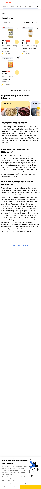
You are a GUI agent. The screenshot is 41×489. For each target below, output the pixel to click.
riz (37, 226)
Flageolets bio (6, 48)
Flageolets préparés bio (29, 48)
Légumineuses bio (9, 14)
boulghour (9, 229)
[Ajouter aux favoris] (18, 28)
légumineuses (9, 138)
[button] (38, 108)
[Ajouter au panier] (17, 42)
